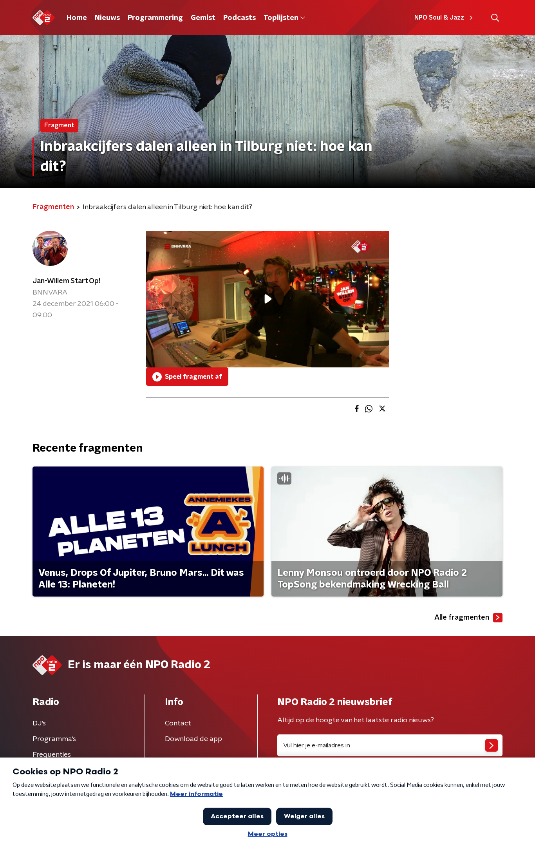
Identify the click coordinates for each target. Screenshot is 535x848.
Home (77, 18)
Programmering (155, 18)
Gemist (203, 18)
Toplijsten (281, 18)
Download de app (193, 739)
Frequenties (52, 754)
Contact (178, 723)
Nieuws (107, 18)
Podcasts (239, 18)
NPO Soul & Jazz (439, 17)
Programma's (54, 739)
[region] (267, 299)
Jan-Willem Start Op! (66, 281)
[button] (494, 18)
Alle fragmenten (461, 617)
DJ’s (39, 723)
